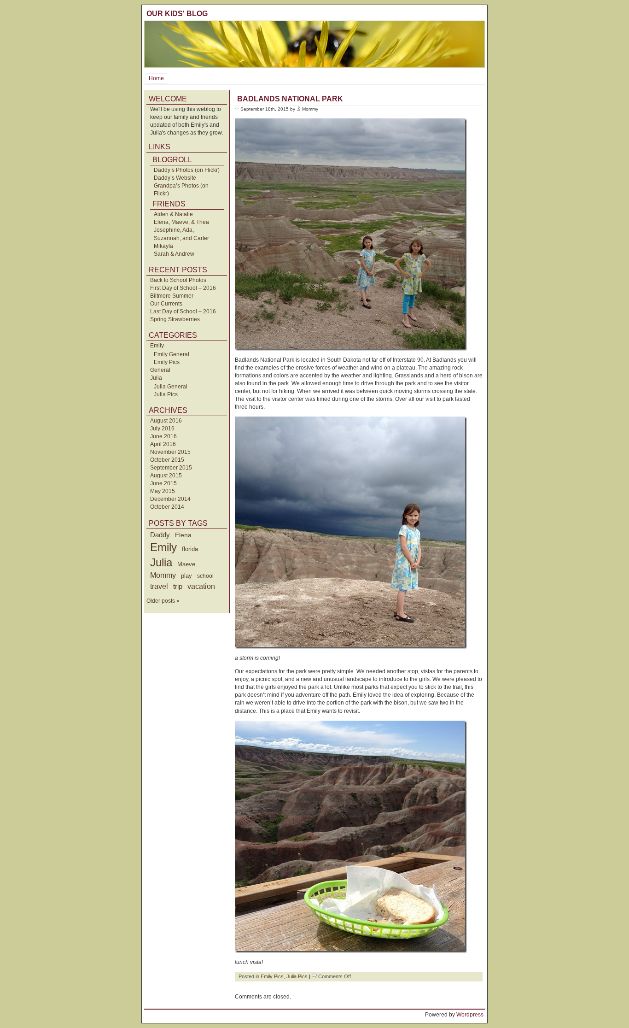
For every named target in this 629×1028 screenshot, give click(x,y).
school (205, 576)
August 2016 (166, 420)
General (160, 370)
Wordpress (469, 1014)
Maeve (186, 564)
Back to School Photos (178, 280)
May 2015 (162, 491)
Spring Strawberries (175, 319)
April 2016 (163, 444)
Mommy (163, 575)
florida (190, 549)
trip (177, 586)
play (186, 576)
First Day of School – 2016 (183, 288)
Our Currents (166, 303)
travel (159, 586)
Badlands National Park (290, 99)
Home (156, 78)
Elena (183, 535)
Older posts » (163, 601)
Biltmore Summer (171, 296)
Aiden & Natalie (173, 214)
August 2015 (166, 475)
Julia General (170, 386)
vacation (201, 586)
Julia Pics (166, 394)
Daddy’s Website (175, 178)
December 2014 (170, 499)
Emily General (171, 354)
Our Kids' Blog (177, 14)
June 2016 (163, 436)
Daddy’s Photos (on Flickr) (187, 170)
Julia (156, 378)
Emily (157, 345)
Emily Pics (167, 362)
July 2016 (162, 428)
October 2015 (167, 460)
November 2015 (170, 452)
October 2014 (167, 507)
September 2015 (171, 467)
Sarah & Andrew (174, 254)
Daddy (160, 535)
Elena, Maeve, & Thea (181, 222)
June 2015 (163, 483)
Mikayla (163, 246)
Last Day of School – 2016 (183, 311)
